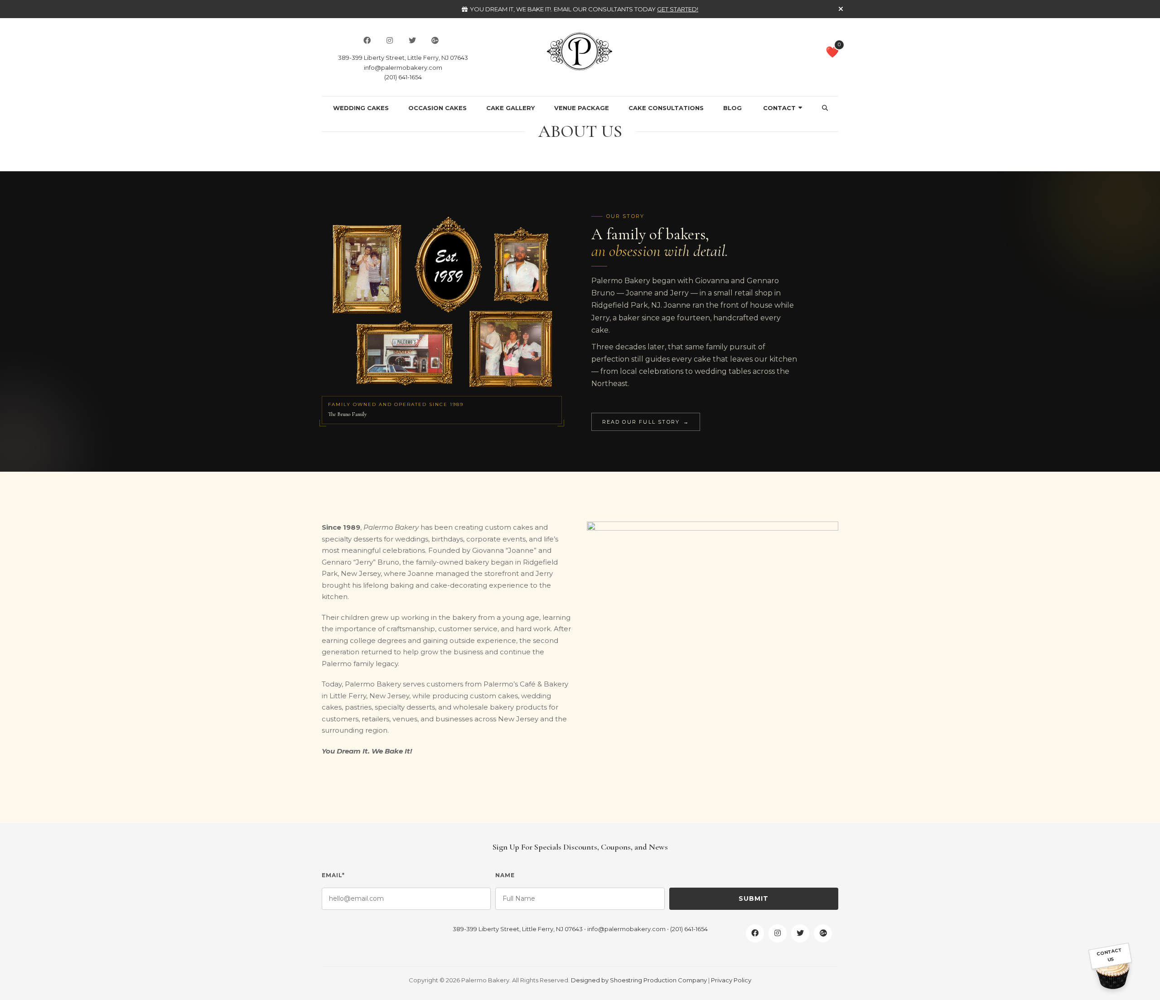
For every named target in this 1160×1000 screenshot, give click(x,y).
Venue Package (581, 107)
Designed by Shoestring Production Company (639, 980)
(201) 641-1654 (403, 77)
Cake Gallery (510, 107)
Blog (732, 107)
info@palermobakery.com (403, 67)
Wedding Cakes (361, 107)
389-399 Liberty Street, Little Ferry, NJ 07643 (403, 57)
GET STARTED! (677, 9)
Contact (779, 107)
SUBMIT (753, 898)
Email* (333, 875)
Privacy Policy (731, 980)
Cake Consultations (666, 107)
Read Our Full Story (646, 422)
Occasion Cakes (437, 107)
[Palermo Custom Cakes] (580, 50)
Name (505, 875)
